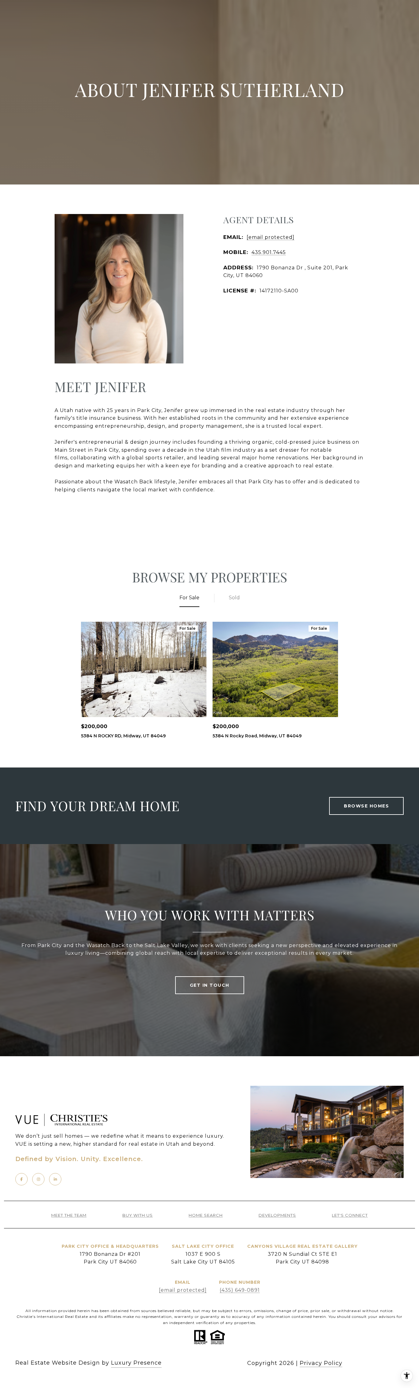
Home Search (206, 1215)
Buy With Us (137, 1215)
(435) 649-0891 (240, 1290)
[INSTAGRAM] (38, 1179)
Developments (277, 1215)
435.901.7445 (269, 252)
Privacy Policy (321, 1363)
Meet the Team (68, 1215)
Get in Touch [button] (209, 985)
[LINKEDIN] (55, 1179)
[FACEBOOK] (21, 1179)
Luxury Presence (136, 1362)
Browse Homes (366, 806)
